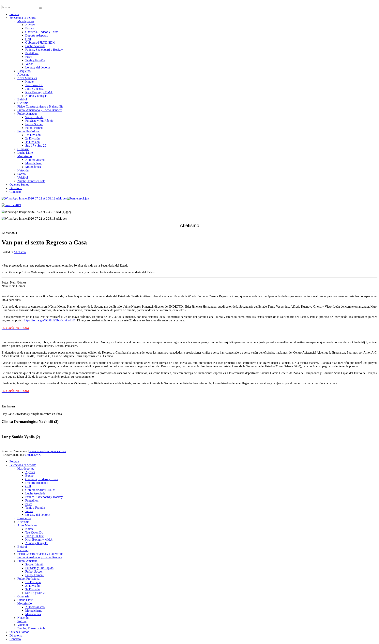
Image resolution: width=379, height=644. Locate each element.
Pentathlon (31, 53)
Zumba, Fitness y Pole (31, 181)
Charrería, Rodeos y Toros (41, 32)
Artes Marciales (27, 78)
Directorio (15, 188)
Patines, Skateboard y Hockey (44, 49)
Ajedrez (30, 24)
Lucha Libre (25, 152)
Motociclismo (33, 163)
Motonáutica (33, 166)
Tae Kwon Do (34, 85)
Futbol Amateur (27, 113)
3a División (32, 142)
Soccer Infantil (34, 117)
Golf (28, 39)
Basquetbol (24, 71)
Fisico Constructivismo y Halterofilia (40, 106)
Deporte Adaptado (36, 35)
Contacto (15, 191)
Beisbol (22, 99)
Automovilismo (35, 159)
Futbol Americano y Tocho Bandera (39, 110)
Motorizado (24, 156)
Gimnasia (23, 149)
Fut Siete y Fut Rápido (39, 120)
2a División (32, 138)
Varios (29, 64)
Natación (23, 170)
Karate (29, 81)
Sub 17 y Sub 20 (35, 145)
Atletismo (23, 74)
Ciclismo (22, 103)
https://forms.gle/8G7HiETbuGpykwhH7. (50, 320)
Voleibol (22, 177)
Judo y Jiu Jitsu (34, 88)
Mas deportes (25, 21)
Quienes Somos (19, 184)
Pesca (28, 56)
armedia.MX (33, 454)
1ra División (33, 135)
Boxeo (29, 28)
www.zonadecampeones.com (47, 451)
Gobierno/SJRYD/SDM (40, 42)
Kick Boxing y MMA (39, 92)
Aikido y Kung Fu (36, 95)
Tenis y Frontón (35, 60)
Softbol (21, 174)
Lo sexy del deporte (37, 67)
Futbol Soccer (34, 124)
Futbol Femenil (34, 127)
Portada (14, 14)
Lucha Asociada (35, 46)
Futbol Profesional (28, 131)
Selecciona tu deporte (22, 17)
